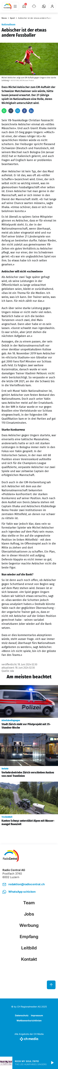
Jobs (29, 914)
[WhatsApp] (4, 110)
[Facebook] (24, 110)
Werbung (29, 925)
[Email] (17, 110)
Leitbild (29, 948)
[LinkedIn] (31, 110)
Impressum (37, 1015)
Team (29, 902)
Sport (12, 18)
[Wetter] (34, 6)
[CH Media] (29, 1038)
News (4, 18)
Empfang (29, 936)
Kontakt (29, 959)
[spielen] (52, 1063)
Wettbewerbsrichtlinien (29, 1020)
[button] (44, 6)
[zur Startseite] (7, 6)
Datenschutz (21, 1015)
